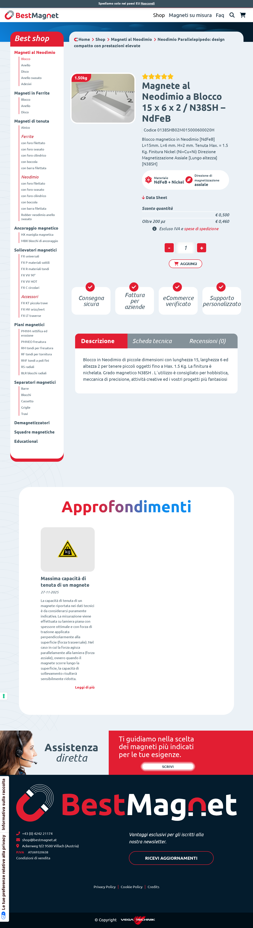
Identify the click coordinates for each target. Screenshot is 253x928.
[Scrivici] (18, 840)
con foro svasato (32, 149)
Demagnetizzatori (32, 422)
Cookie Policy (132, 887)
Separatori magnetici (35, 382)
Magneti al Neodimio (34, 52)
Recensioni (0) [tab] (207, 341)
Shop (159, 15)
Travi (24, 414)
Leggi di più (85, 687)
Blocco (25, 59)
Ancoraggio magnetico (36, 228)
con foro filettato (33, 143)
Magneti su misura (190, 15)
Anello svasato (31, 78)
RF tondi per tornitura (36, 354)
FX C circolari (30, 287)
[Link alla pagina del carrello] (243, 15)
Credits (153, 887)
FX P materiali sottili (35, 262)
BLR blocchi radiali (33, 373)
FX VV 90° (28, 275)
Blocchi (26, 395)
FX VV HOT (29, 281)
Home (84, 39)
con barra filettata (33, 168)
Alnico (25, 127)
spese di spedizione (201, 228)
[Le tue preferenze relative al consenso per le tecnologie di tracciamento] (4, 696)
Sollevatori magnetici (35, 250)
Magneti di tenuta (31, 121)
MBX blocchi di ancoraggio (39, 241)
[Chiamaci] (18, 833)
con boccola (29, 161)
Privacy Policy (105, 887)
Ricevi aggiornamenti (171, 858)
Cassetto (27, 401)
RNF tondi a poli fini (35, 360)
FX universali (30, 256)
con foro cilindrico (33, 155)
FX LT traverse (31, 315)
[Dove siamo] (17, 846)
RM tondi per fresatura (37, 348)
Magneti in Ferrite (32, 93)
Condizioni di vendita (33, 858)
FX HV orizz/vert (33, 309)
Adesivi (26, 84)
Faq (220, 15)
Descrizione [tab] (98, 341)
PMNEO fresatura (33, 341)
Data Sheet (156, 197)
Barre (25, 388)
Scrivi (168, 766)
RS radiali (27, 367)
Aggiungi (188, 264)
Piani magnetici (29, 324)
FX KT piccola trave (34, 303)
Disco (25, 71)
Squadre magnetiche (34, 432)
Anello (25, 65)
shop (40, 38)
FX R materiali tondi (35, 269)
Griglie (25, 407)
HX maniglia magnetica (37, 234)
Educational (26, 441)
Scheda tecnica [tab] (152, 341)
